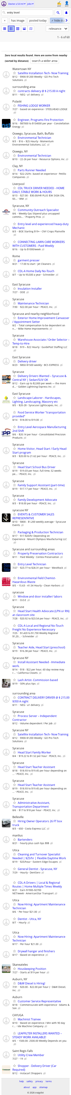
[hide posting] (26, 80)
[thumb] (11, 29)
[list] (4, 29)
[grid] (17, 29)
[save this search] (66, 13)
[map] (31, 29)
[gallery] (24, 29)
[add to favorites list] (14, 73)
